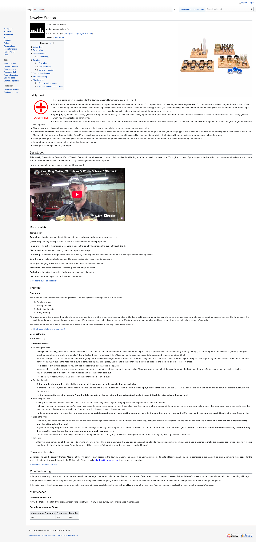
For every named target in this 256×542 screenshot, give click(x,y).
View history (198, 9)
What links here (10, 63)
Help (6, 55)
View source (185, 9)
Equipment (8, 35)
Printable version (11, 92)
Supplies (7, 40)
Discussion (39, 9)
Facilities (7, 32)
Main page (8, 29)
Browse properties (11, 81)
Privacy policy (34, 535)
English (244, 3)
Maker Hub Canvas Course (42, 464)
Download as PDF (11, 89)
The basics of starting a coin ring (48, 329)
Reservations (9, 46)
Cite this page (9, 78)
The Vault (59, 37)
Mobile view (73, 535)
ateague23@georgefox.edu (77, 33)
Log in (251, 3)
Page (29, 9)
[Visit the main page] (13, 12)
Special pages (10, 69)
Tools (6, 37)
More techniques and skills (42, 281)
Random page (10, 52)
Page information (11, 75)
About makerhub (48, 535)
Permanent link (10, 72)
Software (7, 43)
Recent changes (10, 49)
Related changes (11, 66)
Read (176, 9)
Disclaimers (62, 535)
